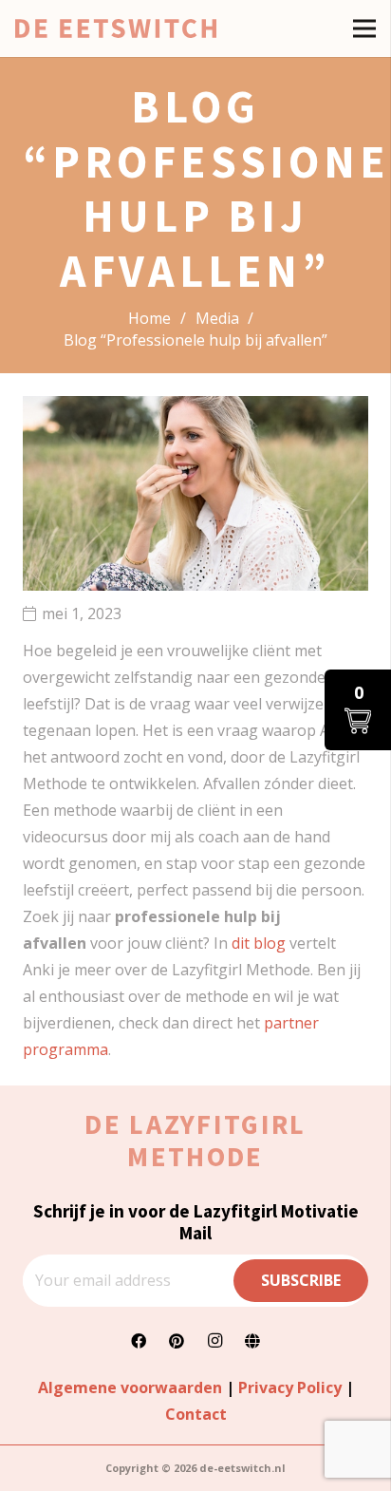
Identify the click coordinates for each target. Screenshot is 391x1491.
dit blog (259, 943)
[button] (358, 710)
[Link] (115, 28)
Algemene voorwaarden (130, 1387)
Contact (196, 1414)
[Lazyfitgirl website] (252, 1341)
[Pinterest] (177, 1341)
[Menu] (364, 28)
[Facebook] (139, 1341)
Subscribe (301, 1280)
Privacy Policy (290, 1387)
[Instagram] (214, 1341)
